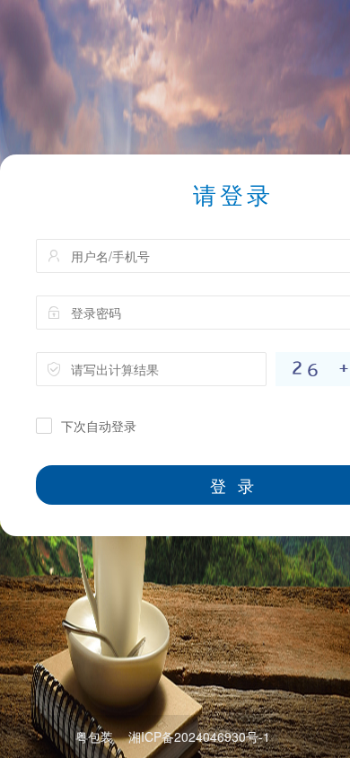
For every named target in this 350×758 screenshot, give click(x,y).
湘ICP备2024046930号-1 (199, 736)
